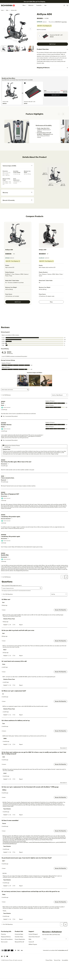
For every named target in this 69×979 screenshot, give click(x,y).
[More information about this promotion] (50, 25)
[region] (34, 264)
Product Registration (20, 939)
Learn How (64, 21)
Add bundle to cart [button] (56, 95)
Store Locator (4, 941)
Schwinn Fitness (9, 960)
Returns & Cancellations (7, 939)
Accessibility (65, 960)
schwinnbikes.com (62, 950)
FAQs (30, 939)
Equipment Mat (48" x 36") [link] (29, 101)
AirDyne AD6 (9, 249)
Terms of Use (57, 960)
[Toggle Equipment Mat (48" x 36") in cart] (39, 35)
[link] (12, 91)
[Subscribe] (66, 939)
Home (2, 10)
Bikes (7, 10)
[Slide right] (30, 28)
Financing (3, 934)
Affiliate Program (33, 944)
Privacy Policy (49, 960)
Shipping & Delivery (6, 936)
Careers (30, 941)
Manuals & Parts (19, 941)
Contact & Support (33, 934)
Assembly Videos (19, 936)
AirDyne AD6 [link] (5, 101)
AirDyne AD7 (42, 249)
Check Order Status (33, 936)
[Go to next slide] (63, 114)
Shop (51, 302)
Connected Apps (19, 934)
